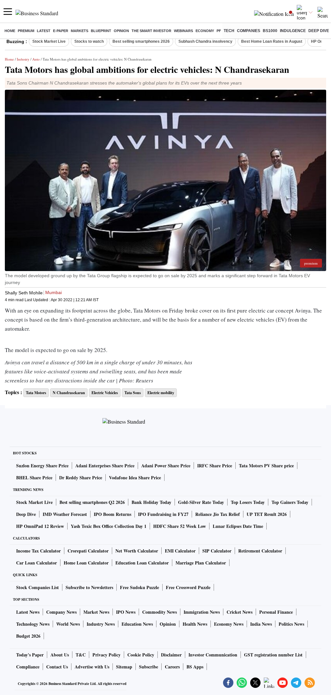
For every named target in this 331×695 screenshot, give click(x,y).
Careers (172, 666)
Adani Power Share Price (165, 465)
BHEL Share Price (34, 477)
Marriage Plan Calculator (201, 562)
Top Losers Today (248, 502)
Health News (195, 624)
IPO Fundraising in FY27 (163, 514)
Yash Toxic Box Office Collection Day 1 (108, 526)
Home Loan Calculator (86, 562)
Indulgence (293, 30)
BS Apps (195, 666)
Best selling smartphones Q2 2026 (92, 502)
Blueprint (101, 31)
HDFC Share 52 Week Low (179, 526)
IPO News (125, 612)
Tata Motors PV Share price (266, 465)
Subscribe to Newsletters (89, 587)
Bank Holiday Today (151, 502)
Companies (248, 30)
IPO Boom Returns (112, 514)
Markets (79, 31)
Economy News (228, 624)
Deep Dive (318, 30)
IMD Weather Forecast (65, 514)
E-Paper (60, 31)
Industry (23, 59)
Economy (205, 31)
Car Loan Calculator (36, 562)
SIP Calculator (216, 550)
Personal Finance (276, 612)
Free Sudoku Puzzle (139, 587)
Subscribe (148, 666)
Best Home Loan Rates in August (271, 41)
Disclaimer (171, 654)
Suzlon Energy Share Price (42, 465)
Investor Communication (212, 654)
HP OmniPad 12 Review (40, 526)
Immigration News (202, 612)
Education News (137, 624)
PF (219, 31)
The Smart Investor (151, 31)
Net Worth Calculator (136, 550)
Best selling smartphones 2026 (141, 41)
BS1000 (270, 30)
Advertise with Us (92, 666)
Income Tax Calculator (38, 550)
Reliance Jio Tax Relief (217, 514)
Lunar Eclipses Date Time (238, 526)
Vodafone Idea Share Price (135, 477)
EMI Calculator (180, 550)
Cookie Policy (140, 654)
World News (68, 624)
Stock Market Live (49, 41)
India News (261, 624)
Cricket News (239, 612)
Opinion (121, 31)
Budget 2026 (28, 635)
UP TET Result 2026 (267, 514)
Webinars (183, 31)
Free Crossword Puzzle (188, 587)
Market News (96, 612)
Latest (43, 31)
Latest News (27, 612)
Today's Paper (30, 654)
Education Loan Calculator (142, 562)
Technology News (32, 624)
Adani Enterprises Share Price (104, 465)
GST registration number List (273, 654)
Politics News (291, 624)
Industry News (101, 624)
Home (10, 31)
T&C (81, 654)
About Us (59, 654)
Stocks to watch (89, 41)
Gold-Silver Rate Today (201, 502)
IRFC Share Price (214, 465)
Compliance (27, 666)
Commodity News (159, 612)
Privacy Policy (106, 654)
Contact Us (57, 666)
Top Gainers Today (290, 502)
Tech (229, 30)
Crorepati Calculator (88, 550)
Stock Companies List (37, 587)
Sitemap (124, 666)
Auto (36, 59)
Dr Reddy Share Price (80, 477)
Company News (61, 612)
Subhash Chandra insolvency (205, 41)
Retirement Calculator (260, 550)
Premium (26, 31)
